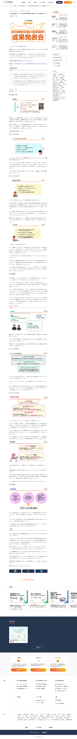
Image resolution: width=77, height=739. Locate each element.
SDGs (59, 75)
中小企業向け (61, 77)
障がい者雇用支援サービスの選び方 (59, 98)
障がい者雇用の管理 (56, 63)
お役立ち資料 (50, 2)
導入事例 (35, 2)
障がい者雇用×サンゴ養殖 (57, 93)
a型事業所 (11, 16)
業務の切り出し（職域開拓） (62, 686)
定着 (61, 80)
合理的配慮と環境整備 (22, 686)
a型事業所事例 (60, 74)
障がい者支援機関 (56, 92)
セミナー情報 (42, 2)
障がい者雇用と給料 (56, 95)
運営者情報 (44, 732)
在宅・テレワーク (56, 80)
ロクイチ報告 (55, 77)
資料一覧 (38, 647)
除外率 (63, 90)
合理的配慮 (62, 79)
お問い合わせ (68, 2)
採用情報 (50, 727)
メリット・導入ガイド (22, 684)
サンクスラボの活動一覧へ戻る (27, 579)
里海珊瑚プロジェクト (56, 90)
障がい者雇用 (63, 92)
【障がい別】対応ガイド (62, 690)
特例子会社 (55, 85)
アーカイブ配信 (40, 702)
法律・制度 (64, 83)
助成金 (57, 79)
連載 (61, 88)
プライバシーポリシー (34, 732)
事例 (16, 16)
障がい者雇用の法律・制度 (57, 60)
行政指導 (62, 87)
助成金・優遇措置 (62, 30)
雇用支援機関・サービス (35, 604)
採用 (65, 80)
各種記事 (23, 2)
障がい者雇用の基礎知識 (57, 57)
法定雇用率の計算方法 (56, 83)
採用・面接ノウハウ (61, 684)
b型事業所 (54, 75)
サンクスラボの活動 (56, 65)
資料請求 (59, 2)
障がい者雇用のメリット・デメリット (59, 97)
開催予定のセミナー (41, 700)
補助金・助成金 (55, 88)
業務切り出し (55, 82)
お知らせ (63, 75)
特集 (29, 2)
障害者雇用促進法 (56, 100)
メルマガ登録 (38, 727)
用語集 (26, 727)
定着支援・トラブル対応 (62, 688)
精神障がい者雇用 (56, 87)
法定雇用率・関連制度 (63, 15)
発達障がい (60, 85)
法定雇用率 (61, 82)
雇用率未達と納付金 (63, 23)
